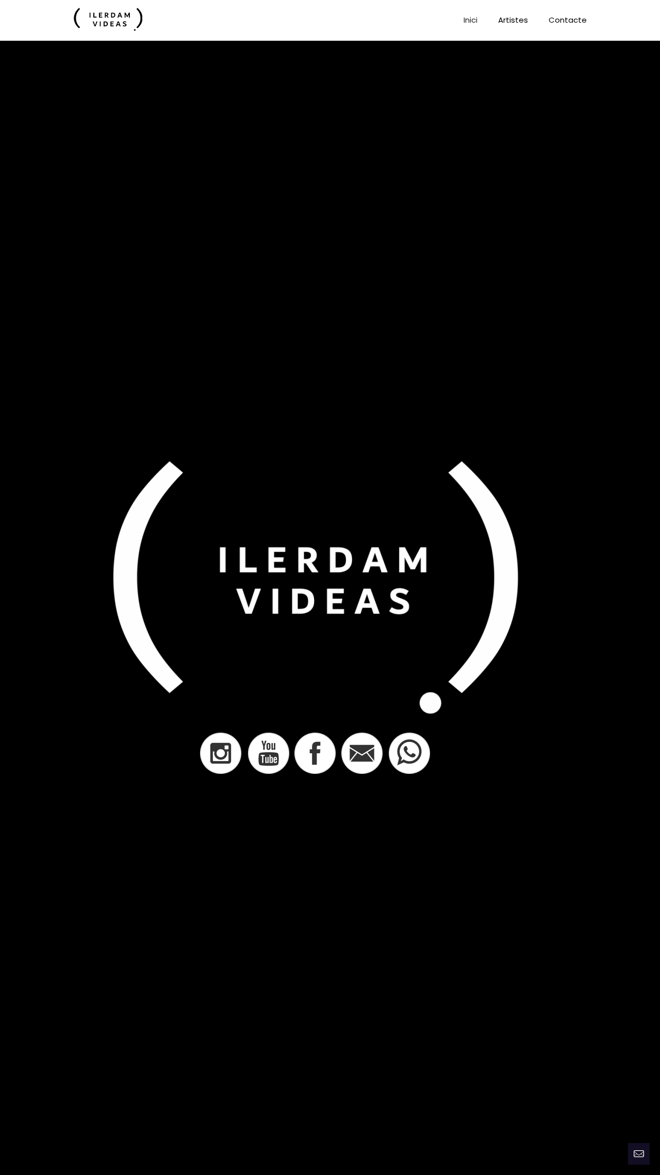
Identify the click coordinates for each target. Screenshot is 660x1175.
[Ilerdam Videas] (108, 20)
